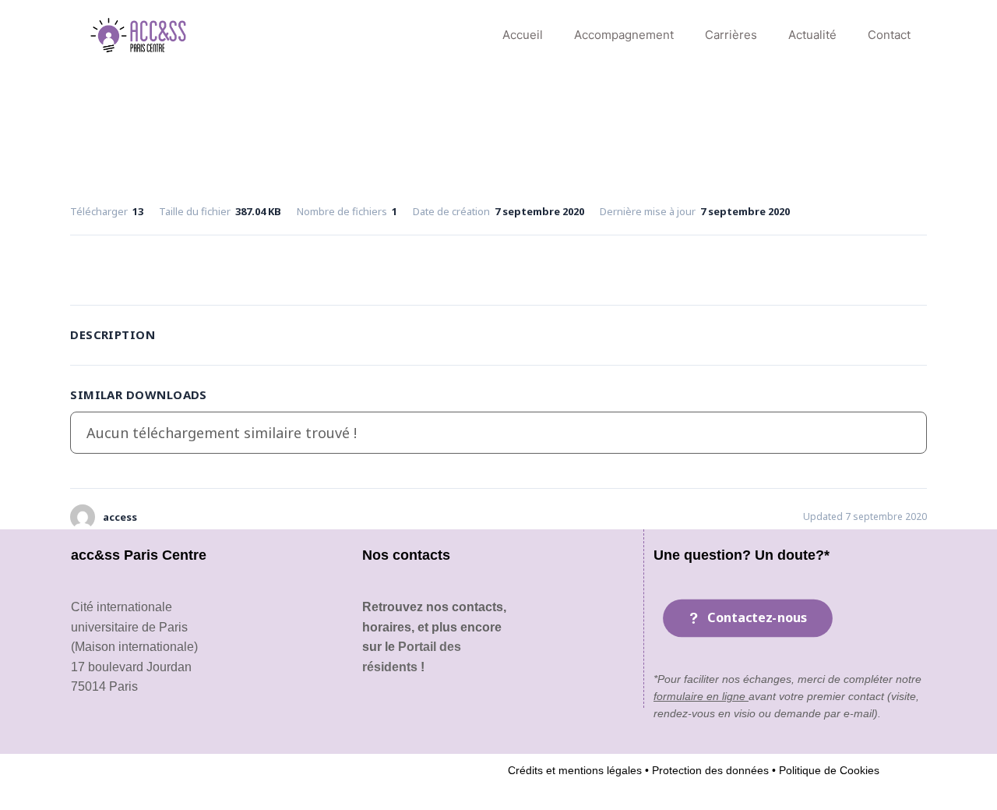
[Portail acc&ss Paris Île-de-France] (139, 35)
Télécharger (498, 266)
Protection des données (709, 770)
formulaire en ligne (701, 696)
